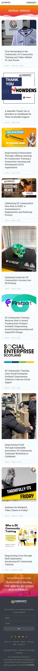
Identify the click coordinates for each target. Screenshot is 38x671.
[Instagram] (11, 636)
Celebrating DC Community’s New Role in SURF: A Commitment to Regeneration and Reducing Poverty (19, 209)
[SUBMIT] (19, 629)
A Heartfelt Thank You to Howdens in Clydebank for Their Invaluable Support (18, 114)
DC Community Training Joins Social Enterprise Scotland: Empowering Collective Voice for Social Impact (17, 376)
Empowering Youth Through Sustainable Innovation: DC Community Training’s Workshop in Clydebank (18, 450)
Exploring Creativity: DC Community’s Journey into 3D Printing (18, 280)
